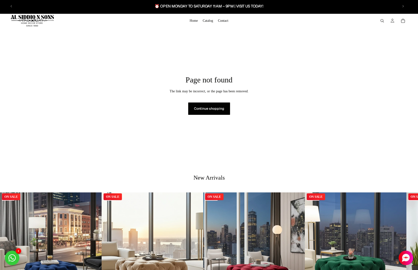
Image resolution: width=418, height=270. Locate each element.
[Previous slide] (11, 6)
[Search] (382, 20)
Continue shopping (209, 108)
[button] (406, 258)
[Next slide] (403, 6)
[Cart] (403, 20)
